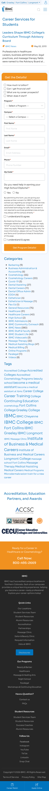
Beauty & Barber (24, 667)
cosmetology (11, 405)
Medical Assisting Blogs (21, 343)
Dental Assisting (17, 284)
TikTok (24, 753)
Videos (12, 357)
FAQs (24, 703)
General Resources (18, 307)
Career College (33, 391)
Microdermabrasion (15, 473)
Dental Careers (16, 287)
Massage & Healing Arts (24, 674)
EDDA (11, 294)
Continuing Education (21, 400)
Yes (9, 192)
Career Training (17, 395)
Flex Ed (12, 304)
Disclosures (24, 652)
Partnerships (24, 628)
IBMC (10, 415)
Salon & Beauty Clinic (24, 636)
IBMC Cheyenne (27, 416)
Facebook (24, 741)
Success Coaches (24, 725)
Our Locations (24, 608)
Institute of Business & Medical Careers (23, 443)
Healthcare (14, 310)
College (36, 396)
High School (15, 317)
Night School (24, 678)
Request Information (24, 639)
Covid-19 (13, 281)
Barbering (13, 264)
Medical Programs (34, 470)
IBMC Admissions (17, 320)
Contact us (24, 699)
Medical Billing (16, 347)
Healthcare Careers (18, 314)
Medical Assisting (26, 466)
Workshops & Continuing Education (24, 686)
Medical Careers (14, 470)
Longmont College (17, 458)
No (17, 192)
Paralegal (13, 353)
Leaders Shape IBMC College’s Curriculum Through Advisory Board (23, 36)
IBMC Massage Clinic (15, 438)
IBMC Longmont (30, 433)
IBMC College (18, 422)
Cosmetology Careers (20, 278)
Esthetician (14, 297)
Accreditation (24, 624)
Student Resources (24, 616)
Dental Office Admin (19, 291)
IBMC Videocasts (17, 337)
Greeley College (28, 410)
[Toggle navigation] (45, 9)
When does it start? (17, 95)
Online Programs (17, 350)
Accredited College (15, 370)
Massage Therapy (17, 340)
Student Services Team (24, 612)
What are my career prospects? (23, 92)
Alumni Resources (24, 620)
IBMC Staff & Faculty (19, 330)
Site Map (41, 776)
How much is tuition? (17, 84)
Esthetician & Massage (20, 301)
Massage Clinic (24, 632)
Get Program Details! (24, 247)
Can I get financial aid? (18, 88)
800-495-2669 (24, 562)
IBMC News (10, 46)
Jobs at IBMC (24, 643)
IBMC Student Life (18, 334)
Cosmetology (15, 274)
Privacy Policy (28, 776)
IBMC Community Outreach (23, 324)
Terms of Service (11, 776)
